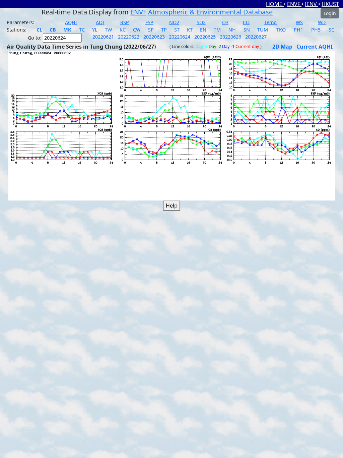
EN (203, 29)
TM (217, 29)
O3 (225, 22)
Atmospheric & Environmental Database (210, 11)
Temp (270, 22)
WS (299, 22)
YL (94, 29)
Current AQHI (314, 46)
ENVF (294, 4)
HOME (275, 4)
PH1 (298, 29)
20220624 (180, 37)
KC (123, 29)
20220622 (129, 37)
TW (108, 29)
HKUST (330, 4)
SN (247, 29)
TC (82, 29)
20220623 (154, 37)
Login (330, 13)
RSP (124, 22)
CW (136, 29)
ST (177, 29)
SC (331, 29)
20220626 (231, 37)
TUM (262, 29)
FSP (149, 22)
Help (172, 205)
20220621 (103, 37)
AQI (100, 22)
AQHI (71, 22)
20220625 (205, 37)
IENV (311, 4)
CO (246, 22)
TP (164, 29)
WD (322, 22)
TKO (281, 29)
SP (151, 29)
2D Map (282, 46)
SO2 (201, 22)
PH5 (316, 29)
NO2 (174, 22)
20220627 (256, 37)
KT (190, 29)
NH (232, 29)
